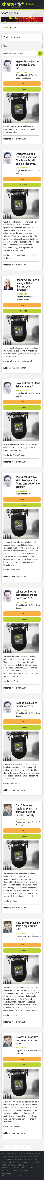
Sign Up (31, 4)
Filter (5, 46)
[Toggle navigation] (39, 4)
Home (6, 27)
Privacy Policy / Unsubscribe (6, 1170)
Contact (32, 1168)
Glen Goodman (21, 72)
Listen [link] (22, 84)
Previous (12, 1147)
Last (26, 1147)
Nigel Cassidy (21, 819)
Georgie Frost (22, 294)
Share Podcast (22, 89)
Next (20, 1147)
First (4, 1147)
